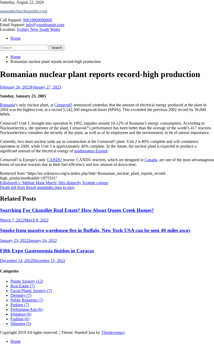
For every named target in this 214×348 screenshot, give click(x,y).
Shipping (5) (20, 323)
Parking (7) (19, 305)
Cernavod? (63, 105)
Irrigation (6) (20, 314)
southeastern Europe (91, 151)
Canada (151, 160)
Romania (7, 105)
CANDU (54, 160)
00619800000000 (37, 20)
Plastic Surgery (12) (26, 281)
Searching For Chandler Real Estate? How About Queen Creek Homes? (77, 210)
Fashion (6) (19, 319)
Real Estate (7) (22, 286)
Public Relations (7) (26, 300)
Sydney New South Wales (38, 29)
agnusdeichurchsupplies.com (23, 11)
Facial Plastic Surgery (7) (31, 290)
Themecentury (113, 332)
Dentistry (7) (20, 295)
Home (15, 38)
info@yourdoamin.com (45, 24)
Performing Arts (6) (26, 309)
